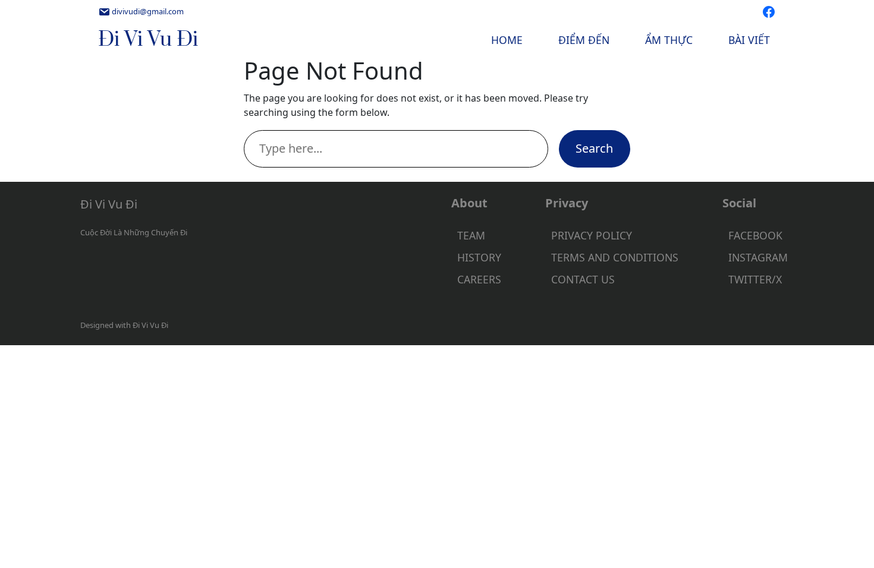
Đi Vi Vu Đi (148, 40)
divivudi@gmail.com (148, 11)
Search (594, 148)
